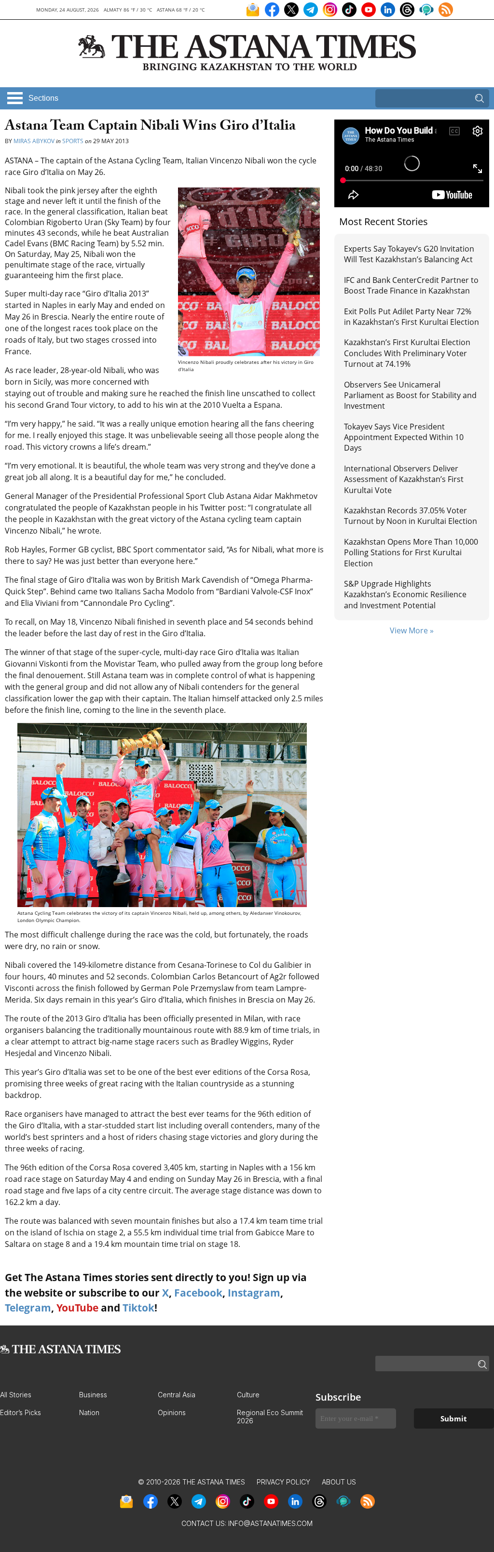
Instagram (254, 1292)
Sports (72, 141)
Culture (248, 1395)
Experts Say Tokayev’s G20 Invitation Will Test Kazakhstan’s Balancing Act (409, 254)
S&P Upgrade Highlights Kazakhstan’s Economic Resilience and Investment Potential (405, 594)
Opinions (172, 1412)
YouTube (77, 1307)
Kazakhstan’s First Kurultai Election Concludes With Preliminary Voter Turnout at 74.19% (407, 353)
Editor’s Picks (20, 1412)
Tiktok (138, 1307)
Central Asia (176, 1395)
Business (93, 1395)
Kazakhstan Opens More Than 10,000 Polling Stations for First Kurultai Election (411, 552)
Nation (89, 1412)
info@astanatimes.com (270, 1523)
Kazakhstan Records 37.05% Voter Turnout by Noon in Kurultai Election (411, 515)
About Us (339, 1482)
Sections (43, 98)
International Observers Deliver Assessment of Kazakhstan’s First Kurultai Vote (404, 479)
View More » (412, 630)
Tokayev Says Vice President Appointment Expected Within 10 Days (404, 437)
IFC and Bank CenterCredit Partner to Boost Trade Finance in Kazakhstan (411, 285)
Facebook (198, 1292)
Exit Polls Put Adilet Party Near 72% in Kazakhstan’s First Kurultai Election (411, 316)
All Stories (15, 1395)
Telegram (28, 1307)
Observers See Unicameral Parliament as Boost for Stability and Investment (410, 395)
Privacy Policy (283, 1482)
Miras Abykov (34, 141)
